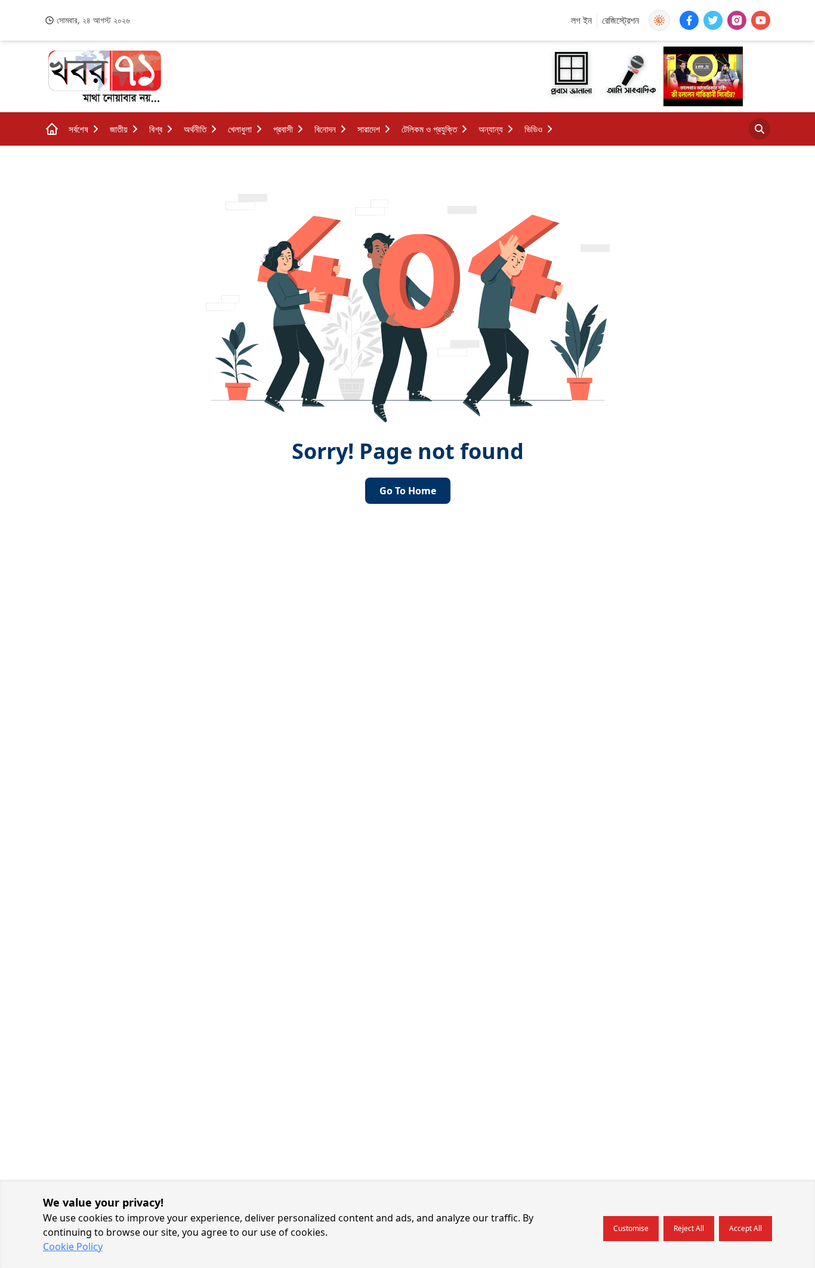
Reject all (689, 1228)
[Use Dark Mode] (659, 20)
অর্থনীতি (195, 129)
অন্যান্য (490, 129)
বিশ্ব (155, 129)
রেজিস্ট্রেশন (620, 20)
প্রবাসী (283, 129)
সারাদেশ (368, 129)
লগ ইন (581, 20)
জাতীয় (119, 129)
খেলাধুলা (240, 129)
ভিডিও (533, 129)
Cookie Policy (73, 1246)
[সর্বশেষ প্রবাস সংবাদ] (631, 76)
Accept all (745, 1228)
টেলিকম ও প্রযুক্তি (429, 129)
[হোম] (52, 129)
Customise (631, 1228)
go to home (407, 490)
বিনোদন (325, 129)
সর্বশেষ (78, 129)
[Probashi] (572, 76)
